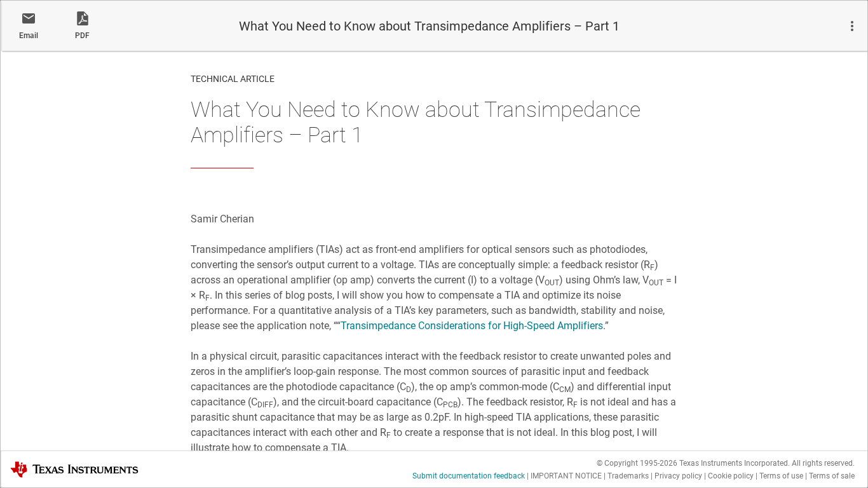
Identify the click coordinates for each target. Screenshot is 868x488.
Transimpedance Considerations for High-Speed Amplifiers (472, 326)
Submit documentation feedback (468, 475)
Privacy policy (678, 475)
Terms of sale (832, 475)
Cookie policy (731, 475)
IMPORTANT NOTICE (566, 475)
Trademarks (628, 475)
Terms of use (781, 475)
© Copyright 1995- (637, 463)
